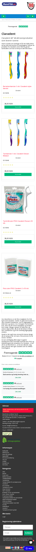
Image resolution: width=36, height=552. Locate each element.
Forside (4, 505)
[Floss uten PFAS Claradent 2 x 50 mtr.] (18, 269)
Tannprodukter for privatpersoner (11, 482)
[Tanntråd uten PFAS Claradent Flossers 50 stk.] (18, 202)
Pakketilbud (5, 506)
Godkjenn (28, 533)
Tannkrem (5, 484)
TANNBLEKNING (6, 478)
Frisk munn (5, 475)
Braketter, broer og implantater (11, 492)
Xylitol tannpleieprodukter (9, 499)
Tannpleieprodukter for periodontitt (12, 498)
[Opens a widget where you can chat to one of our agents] (29, 548)
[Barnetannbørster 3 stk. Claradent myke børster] (18, 67)
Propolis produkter (7, 496)
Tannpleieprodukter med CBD (10, 503)
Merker (4, 473)
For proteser (5, 485)
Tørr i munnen (6, 491)
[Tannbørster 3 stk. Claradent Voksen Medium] (18, 134)
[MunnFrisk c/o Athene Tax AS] (9, 4)
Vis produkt (18, 107)
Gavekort (4, 508)
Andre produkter (7, 501)
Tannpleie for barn (7, 487)
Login (3, 517)
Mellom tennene (6, 477)
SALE (3, 471)
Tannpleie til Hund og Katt (9, 510)
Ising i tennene (6, 489)
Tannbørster (5, 480)
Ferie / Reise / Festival (8, 494)
